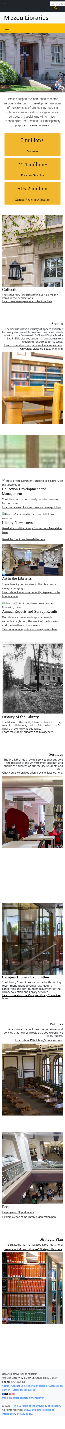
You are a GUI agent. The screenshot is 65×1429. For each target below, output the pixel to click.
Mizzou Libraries (26, 17)
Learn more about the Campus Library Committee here (31, 997)
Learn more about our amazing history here (27, 732)
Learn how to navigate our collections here (27, 301)
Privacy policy (24, 1413)
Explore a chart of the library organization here (29, 1217)
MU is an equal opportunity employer (23, 1397)
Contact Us (17, 1385)
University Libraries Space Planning (41, 348)
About (5, 1385)
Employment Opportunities (18, 1212)
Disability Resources (23, 1389)
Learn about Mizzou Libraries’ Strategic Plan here (33, 1249)
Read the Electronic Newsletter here (23, 539)
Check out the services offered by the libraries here (32, 772)
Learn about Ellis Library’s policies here (38, 1040)
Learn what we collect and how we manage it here (31, 507)
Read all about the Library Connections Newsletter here (32, 530)
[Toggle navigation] (6, 28)
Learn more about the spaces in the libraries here (33, 345)
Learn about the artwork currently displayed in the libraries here (31, 594)
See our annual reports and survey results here (30, 629)
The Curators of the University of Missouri (37, 1405)
